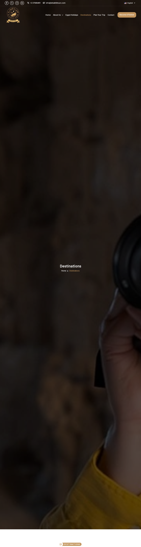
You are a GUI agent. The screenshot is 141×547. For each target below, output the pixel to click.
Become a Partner (127, 15)
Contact (111, 15)
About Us (57, 15)
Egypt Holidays (72, 15)
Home (48, 15)
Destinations (86, 15)
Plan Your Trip (99, 15)
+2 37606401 (35, 3)
